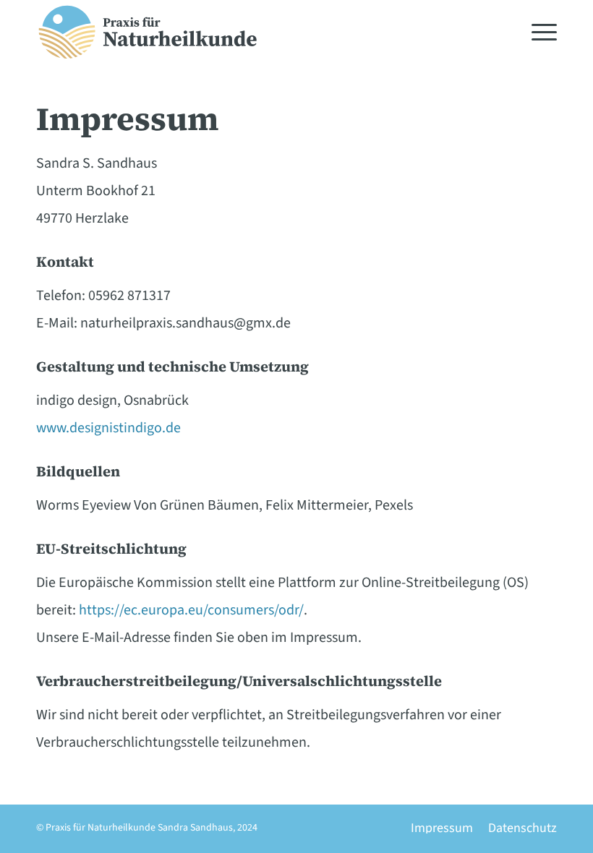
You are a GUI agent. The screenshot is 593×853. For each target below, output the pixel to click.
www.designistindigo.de (108, 428)
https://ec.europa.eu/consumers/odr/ (191, 610)
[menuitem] (537, 32)
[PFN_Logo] (147, 32)
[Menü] (537, 32)
